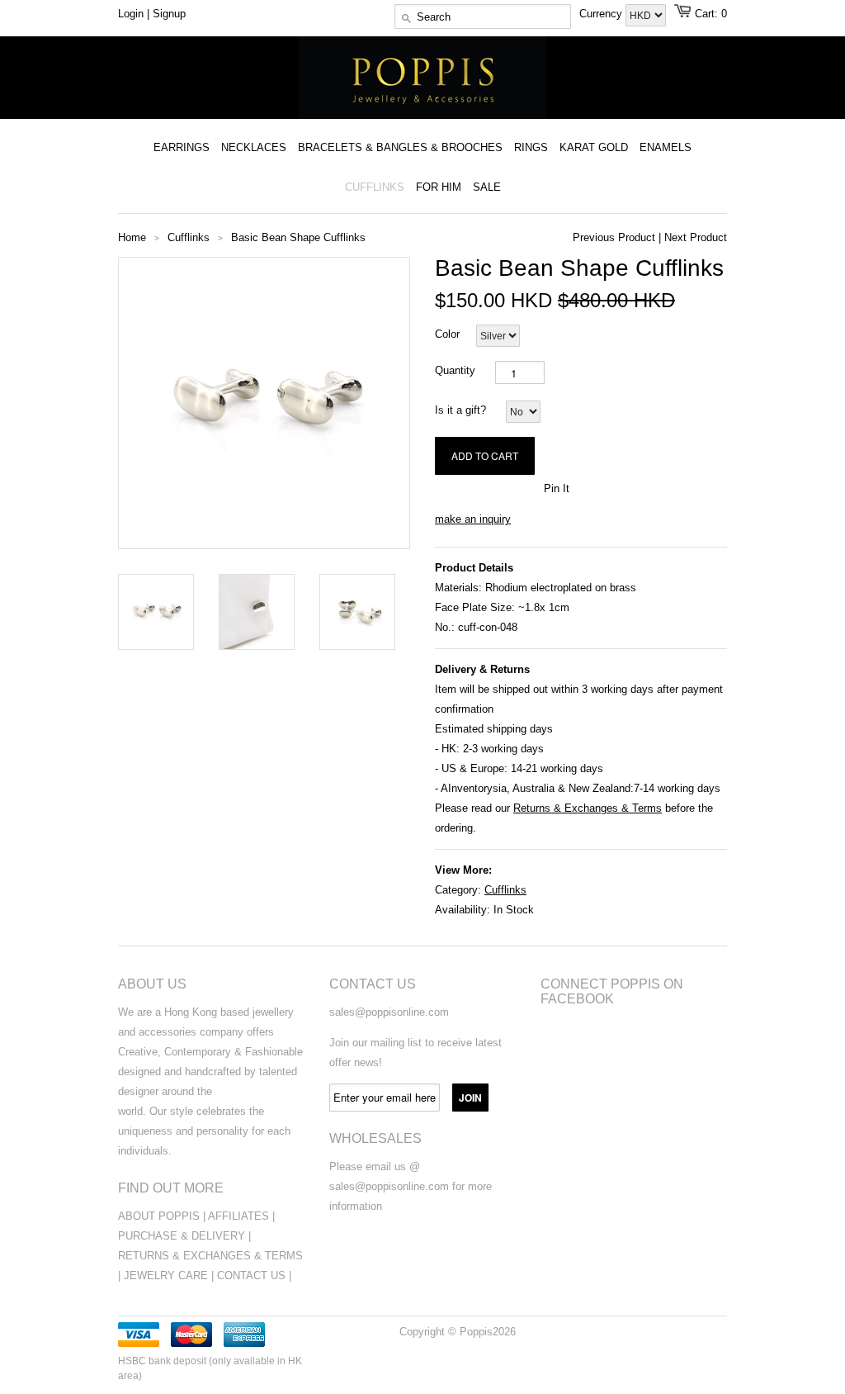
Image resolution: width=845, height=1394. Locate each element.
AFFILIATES (238, 1216)
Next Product (695, 237)
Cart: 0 (711, 13)
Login (131, 13)
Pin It (556, 488)
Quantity (455, 370)
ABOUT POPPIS (159, 1216)
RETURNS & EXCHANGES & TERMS (210, 1255)
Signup (169, 13)
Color (447, 334)
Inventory (470, 788)
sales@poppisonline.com (389, 1012)
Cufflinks (505, 890)
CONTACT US (253, 1275)
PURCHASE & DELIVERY (181, 1236)
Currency (602, 13)
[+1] (522, 487)
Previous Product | (617, 237)
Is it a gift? (460, 410)
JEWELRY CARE (167, 1275)
